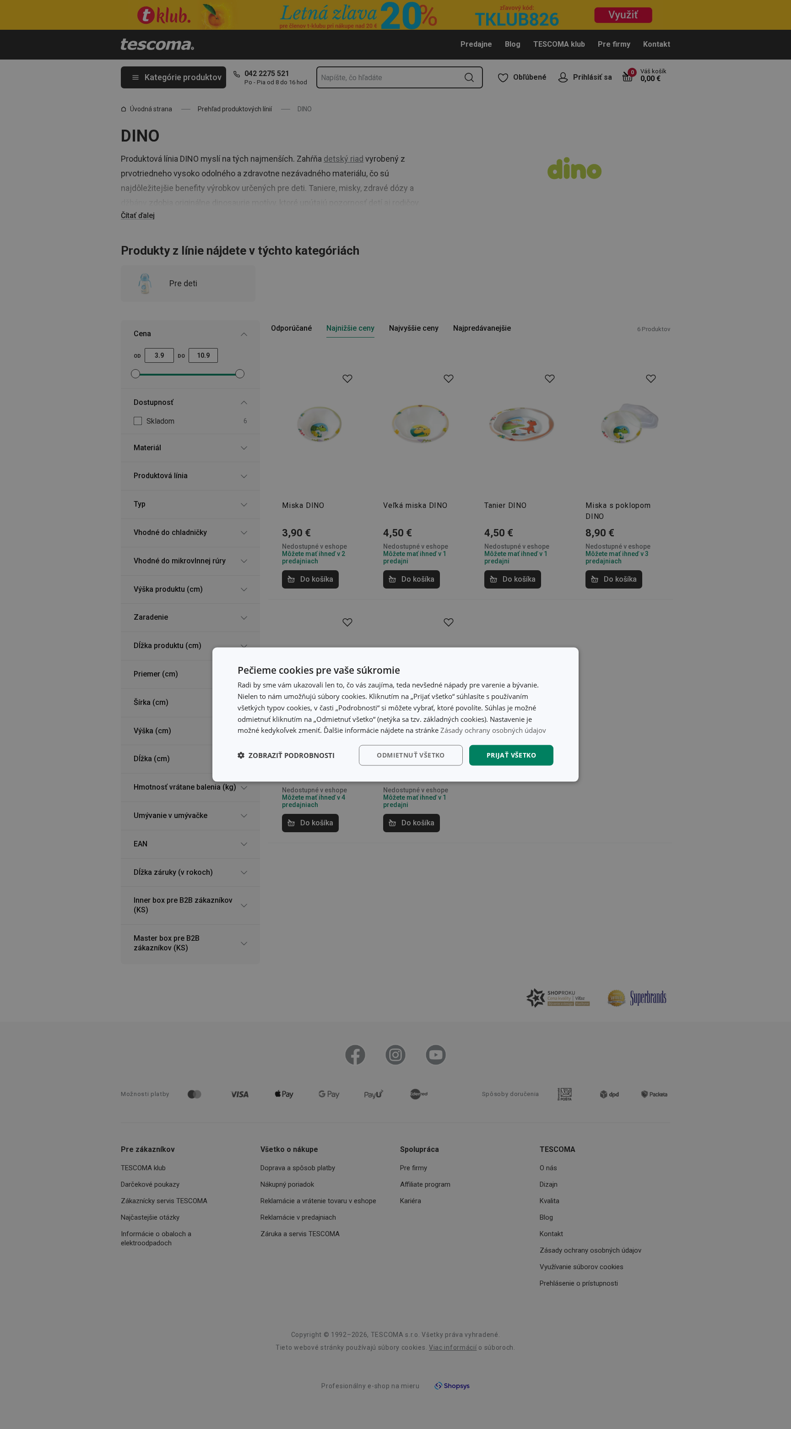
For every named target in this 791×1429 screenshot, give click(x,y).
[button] (286, 755)
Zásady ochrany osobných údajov (493, 730)
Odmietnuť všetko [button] (410, 755)
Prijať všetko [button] (511, 755)
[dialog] (395, 715)
